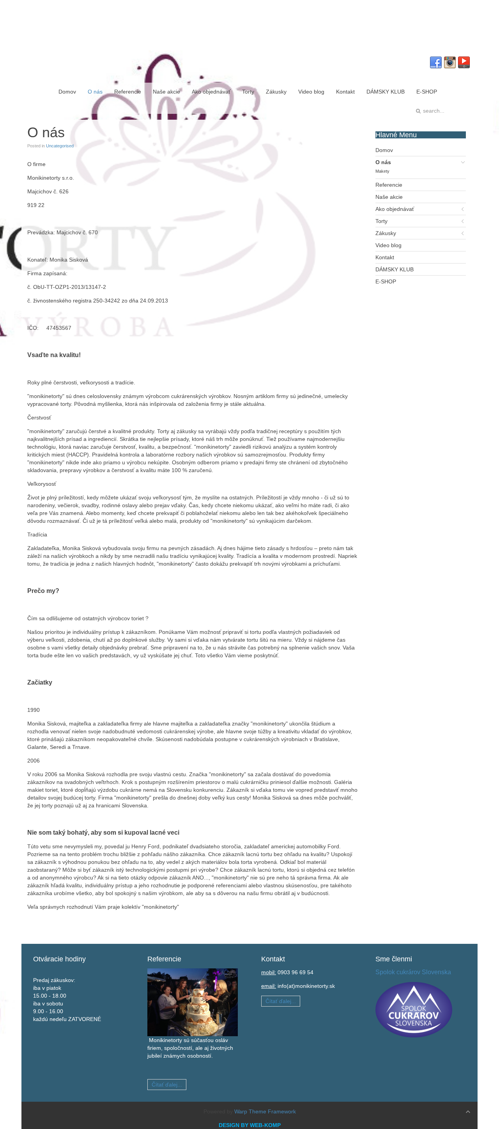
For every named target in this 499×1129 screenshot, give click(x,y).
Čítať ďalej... (167, 1084)
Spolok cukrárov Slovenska (413, 972)
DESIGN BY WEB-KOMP (250, 1125)
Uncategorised (60, 145)
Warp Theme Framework (265, 1111)
